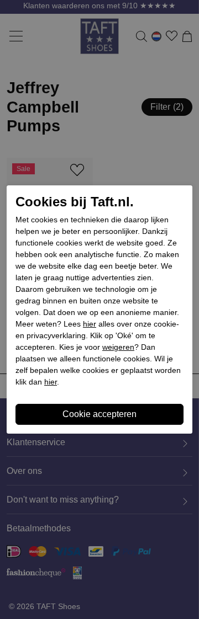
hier (89, 323)
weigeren (118, 347)
